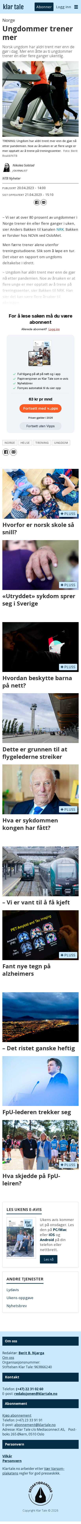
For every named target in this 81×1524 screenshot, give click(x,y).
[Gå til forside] (13, 7)
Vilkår (7, 1456)
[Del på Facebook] (37, 202)
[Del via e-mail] (43, 202)
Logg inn (63, 6)
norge (10, 443)
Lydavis (12, 1289)
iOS (52, 1234)
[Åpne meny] (76, 7)
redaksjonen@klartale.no (35, 1393)
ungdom (61, 443)
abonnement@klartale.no (35, 1425)
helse (25, 443)
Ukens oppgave (19, 1297)
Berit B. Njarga (31, 1353)
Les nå (48, 1259)
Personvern (12, 1461)
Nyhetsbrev (16, 1305)
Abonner (44, 6)
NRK (60, 229)
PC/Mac (60, 1229)
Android (47, 1239)
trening (42, 443)
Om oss (8, 1357)
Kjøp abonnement (16, 1415)
